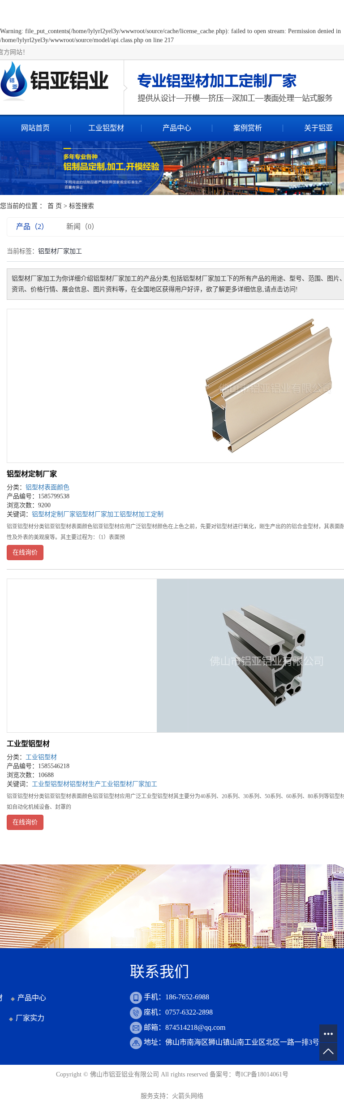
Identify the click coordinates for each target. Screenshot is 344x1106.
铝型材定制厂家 (32, 474)
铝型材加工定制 (141, 514)
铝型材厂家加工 (98, 514)
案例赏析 (247, 128)
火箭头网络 (187, 1096)
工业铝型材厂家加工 (129, 784)
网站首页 (35, 128)
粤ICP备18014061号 (261, 1074)
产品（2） (32, 226)
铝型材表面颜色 (47, 487)
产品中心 (177, 128)
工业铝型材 (106, 128)
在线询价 (25, 552)
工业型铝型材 (28, 743)
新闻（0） (82, 226)
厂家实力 (30, 1018)
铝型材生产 (85, 784)
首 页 (54, 206)
